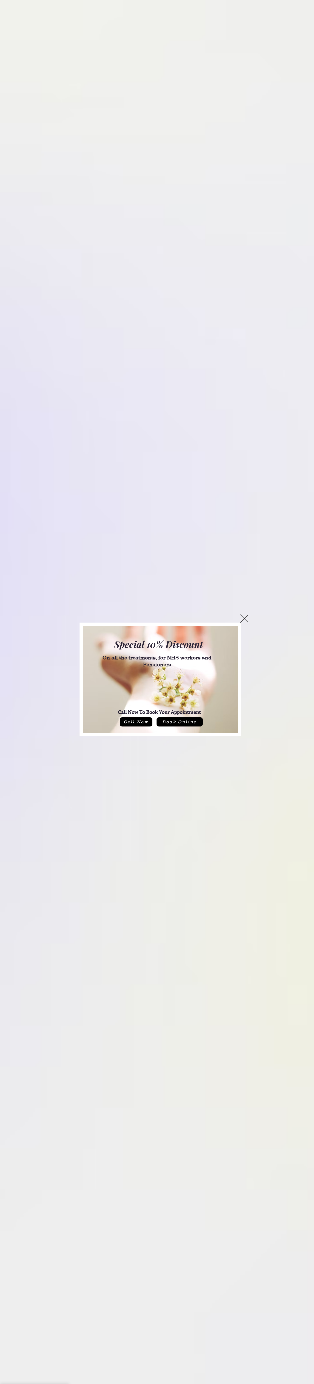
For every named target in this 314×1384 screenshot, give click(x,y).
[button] (244, 619)
